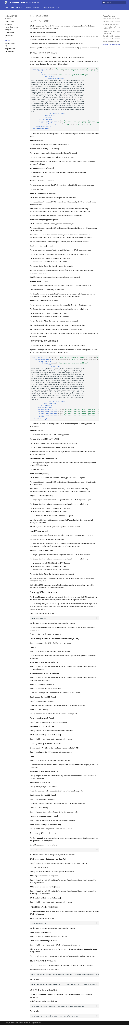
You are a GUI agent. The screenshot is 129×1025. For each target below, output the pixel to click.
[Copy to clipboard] (97, 69)
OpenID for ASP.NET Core (51, 7)
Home (6, 7)
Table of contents (109, 16)
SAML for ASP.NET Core (32, 7)
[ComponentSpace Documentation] (6, 2)
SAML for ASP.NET (17, 7)
